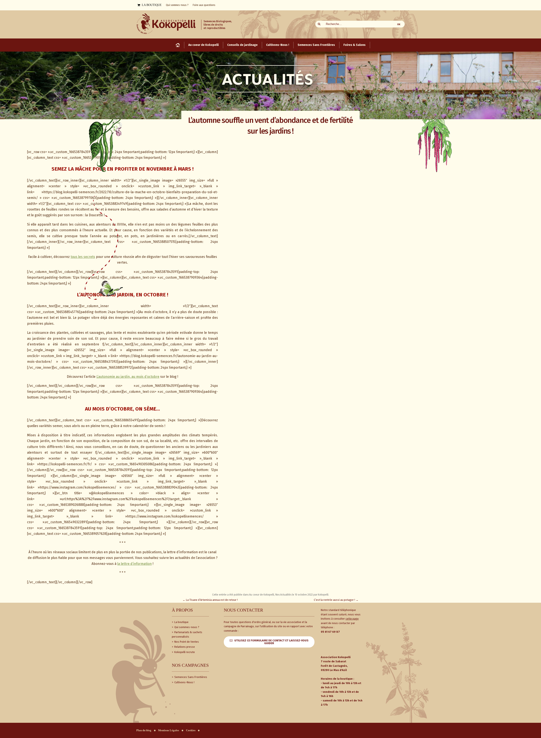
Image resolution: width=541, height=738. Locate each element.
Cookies (190, 730)
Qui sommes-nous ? (186, 627)
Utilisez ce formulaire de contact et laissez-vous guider (271, 642)
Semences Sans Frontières (190, 677)
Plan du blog (143, 730)
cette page (352, 618)
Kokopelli (323, 594)
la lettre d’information (134, 564)
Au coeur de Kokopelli (261, 594)
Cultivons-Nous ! (184, 682)
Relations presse (184, 646)
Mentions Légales (168, 730)
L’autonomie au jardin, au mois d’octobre (127, 377)
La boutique (181, 622)
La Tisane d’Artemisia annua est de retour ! (210, 599)
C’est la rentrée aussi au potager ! (336, 599)
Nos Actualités (283, 594)
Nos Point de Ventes (186, 641)
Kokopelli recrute (184, 652)
